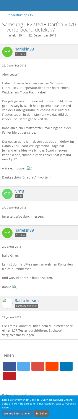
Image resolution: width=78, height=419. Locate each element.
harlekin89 (14, 35)
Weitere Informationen (17, 413)
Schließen (41, 413)
